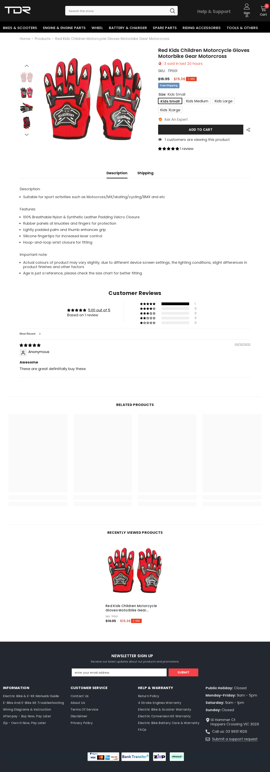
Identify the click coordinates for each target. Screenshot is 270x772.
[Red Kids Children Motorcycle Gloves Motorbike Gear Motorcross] (135, 571)
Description (117, 172)
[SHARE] (246, 130)
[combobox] (116, 10)
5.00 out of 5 (99, 310)
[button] (27, 66)
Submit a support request (235, 738)
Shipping (145, 172)
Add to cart (200, 129)
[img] (30, 345)
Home (25, 39)
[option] (93, 100)
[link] (37, 497)
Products (43, 39)
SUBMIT (183, 672)
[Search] (121, 10)
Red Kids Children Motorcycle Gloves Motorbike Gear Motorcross (131, 608)
